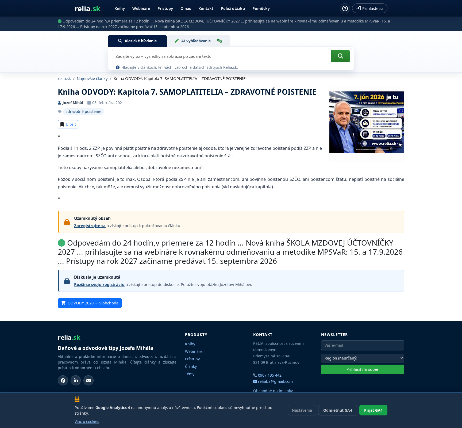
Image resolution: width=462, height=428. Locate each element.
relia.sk (64, 78)
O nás (185, 8)
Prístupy (165, 8)
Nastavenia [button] (302, 410)
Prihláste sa (372, 8)
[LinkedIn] (76, 380)
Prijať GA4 (373, 410)
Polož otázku (233, 8)
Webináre (141, 8)
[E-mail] (88, 380)
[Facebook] (63, 380)
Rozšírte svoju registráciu (99, 284)
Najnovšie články (92, 78)
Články (191, 366)
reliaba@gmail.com (275, 381)
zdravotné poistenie (83, 111)
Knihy (119, 8)
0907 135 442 (270, 375)
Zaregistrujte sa (90, 225)
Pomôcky (261, 8)
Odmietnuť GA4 (337, 410)
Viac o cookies (87, 421)
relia (88, 8)
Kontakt (205, 8)
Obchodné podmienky (273, 390)
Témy (189, 373)
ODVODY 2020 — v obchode (93, 302)
